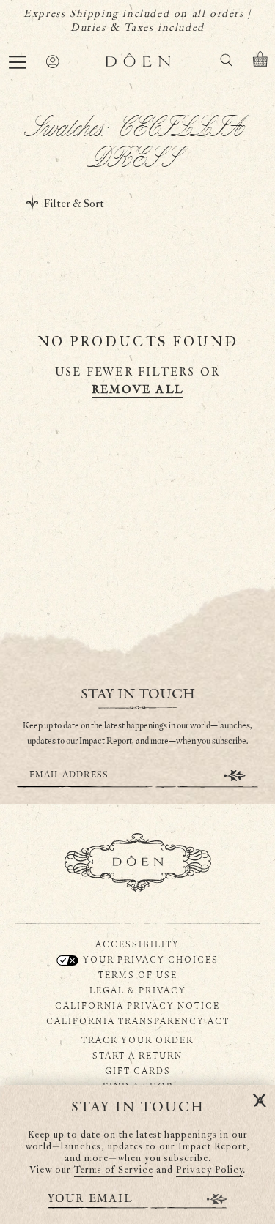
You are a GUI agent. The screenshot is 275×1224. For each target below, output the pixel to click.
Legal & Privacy (137, 990)
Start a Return (137, 1055)
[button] (17, 62)
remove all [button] (137, 390)
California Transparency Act (138, 1020)
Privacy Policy (209, 1170)
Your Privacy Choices (149, 959)
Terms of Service (113, 1170)
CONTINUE (235, 775)
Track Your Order (137, 1039)
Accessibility (137, 943)
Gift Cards (138, 1070)
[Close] (259, 1101)
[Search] (225, 62)
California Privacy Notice (137, 1005)
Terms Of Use (137, 974)
